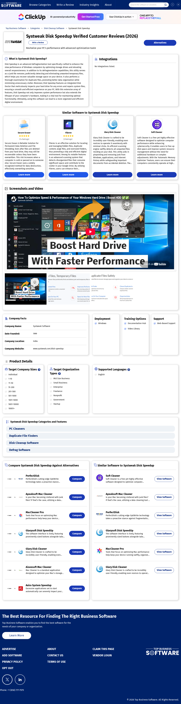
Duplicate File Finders (23, 435)
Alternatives (160, 42)
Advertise (9, 649)
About (108, 4)
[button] (121, 16)
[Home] (11, 5)
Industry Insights (89, 4)
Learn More (16, 635)
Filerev (68, 133)
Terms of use (56, 661)
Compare (77, 478)
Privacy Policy (12, 661)
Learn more (24, 174)
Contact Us (55, 655)
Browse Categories (40, 4)
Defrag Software (19, 450)
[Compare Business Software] (151, 652)
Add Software (12, 655)
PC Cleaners (17, 428)
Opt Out (7, 668)
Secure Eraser (24, 133)
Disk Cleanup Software (24, 443)
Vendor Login (102, 655)
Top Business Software (146, 699)
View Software (164, 478)
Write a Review (65, 4)
